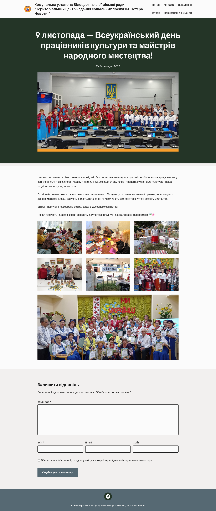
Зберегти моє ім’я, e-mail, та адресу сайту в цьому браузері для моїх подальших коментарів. (97, 460)
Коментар (44, 402)
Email (89, 442)
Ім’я (40, 442)
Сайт (136, 442)
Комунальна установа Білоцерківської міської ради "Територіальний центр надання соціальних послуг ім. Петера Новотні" (89, 9)
